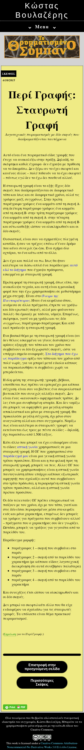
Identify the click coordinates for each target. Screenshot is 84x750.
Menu (42, 26)
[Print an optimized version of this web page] (15, 708)
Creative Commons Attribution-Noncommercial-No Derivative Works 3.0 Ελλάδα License (42, 745)
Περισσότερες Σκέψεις (42, 682)
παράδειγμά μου (15, 456)
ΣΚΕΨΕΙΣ (8, 74)
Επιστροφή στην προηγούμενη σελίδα (42, 667)
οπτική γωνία (27, 446)
